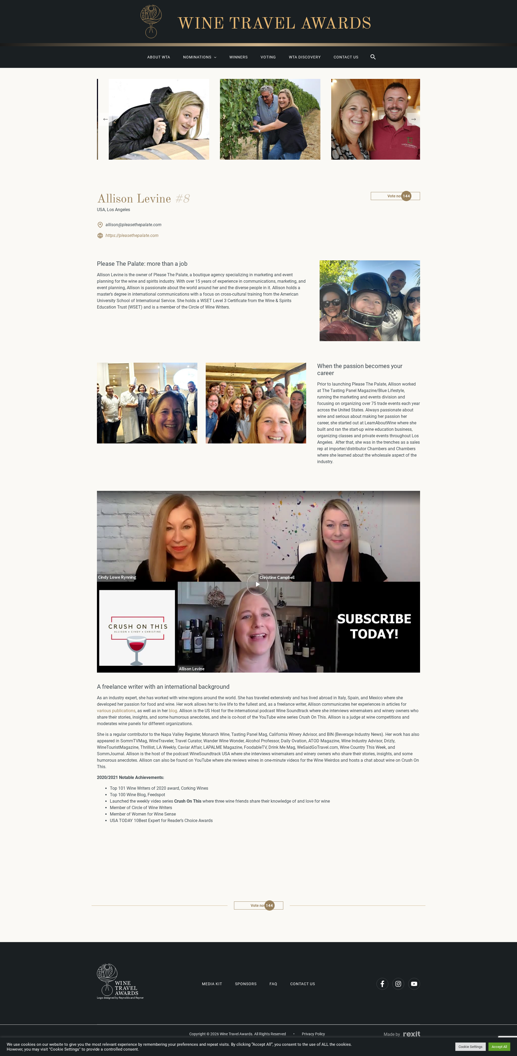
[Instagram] (398, 984)
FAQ (273, 984)
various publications (116, 710)
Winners (238, 57)
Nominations (197, 57)
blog (173, 710)
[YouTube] (414, 984)
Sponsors (246, 984)
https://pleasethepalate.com (132, 235)
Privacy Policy (313, 1034)
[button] (373, 57)
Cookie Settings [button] (471, 1047)
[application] (213, 57)
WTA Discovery (305, 57)
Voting (268, 57)
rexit (411, 1034)
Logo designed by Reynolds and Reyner (120, 997)
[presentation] (105, 119)
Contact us (346, 57)
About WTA (158, 57)
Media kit (212, 984)
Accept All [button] (499, 1047)
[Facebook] (382, 984)
